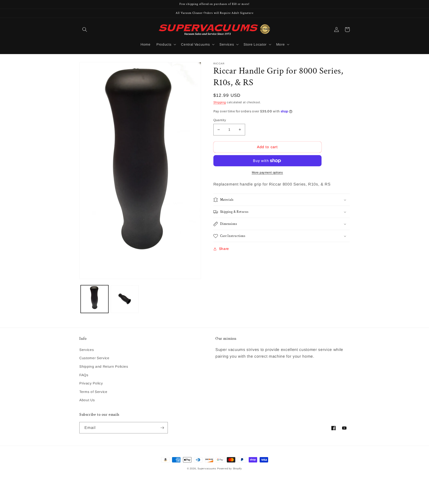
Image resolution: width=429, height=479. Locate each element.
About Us (87, 400)
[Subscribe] (162, 428)
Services (86, 350)
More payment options (267, 172)
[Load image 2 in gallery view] (125, 299)
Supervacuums (207, 468)
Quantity (219, 120)
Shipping (219, 102)
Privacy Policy (91, 383)
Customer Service (94, 358)
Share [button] (224, 249)
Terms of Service (93, 392)
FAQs (83, 375)
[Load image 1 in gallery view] (95, 299)
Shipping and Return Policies (103, 366)
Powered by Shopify (229, 468)
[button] (84, 29)
